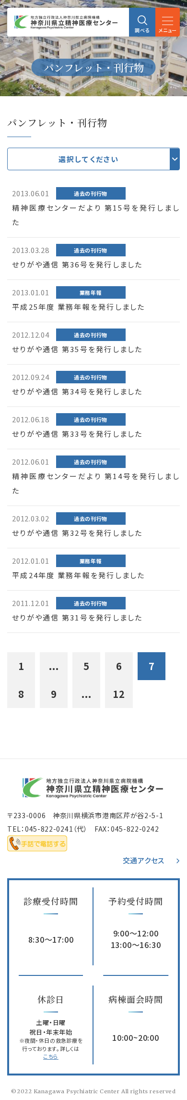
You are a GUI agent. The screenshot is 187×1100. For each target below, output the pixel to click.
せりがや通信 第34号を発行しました (77, 391)
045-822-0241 (49, 829)
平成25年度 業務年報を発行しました (78, 307)
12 (119, 694)
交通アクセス (144, 860)
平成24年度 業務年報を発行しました (78, 575)
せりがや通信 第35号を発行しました (77, 349)
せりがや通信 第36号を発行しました (77, 264)
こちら (50, 1056)
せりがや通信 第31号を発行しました (77, 617)
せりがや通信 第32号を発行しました (77, 533)
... (54, 666)
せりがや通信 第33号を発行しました (77, 434)
